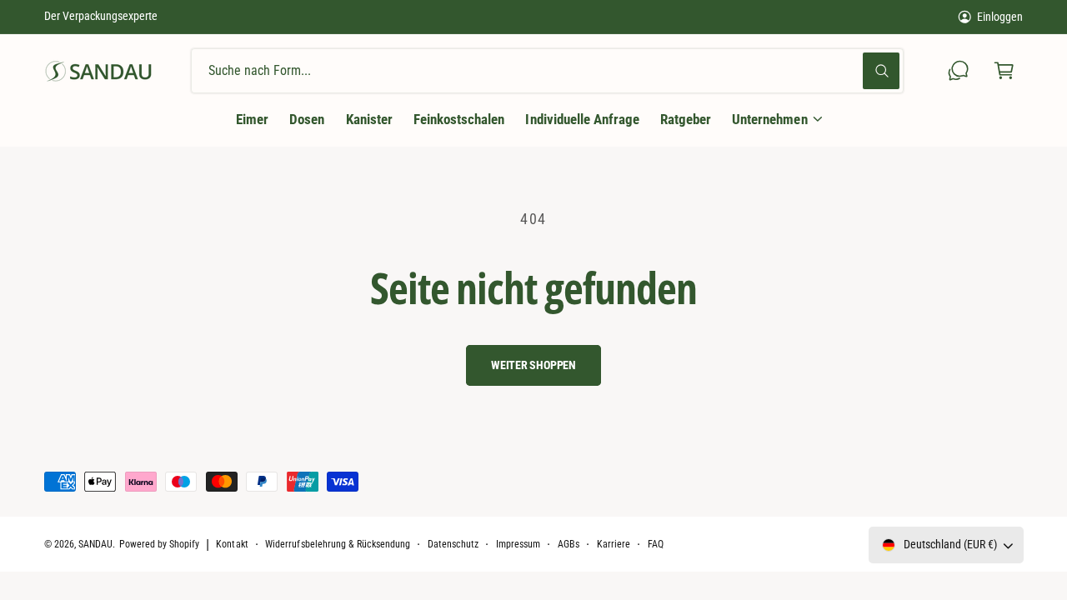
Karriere (613, 544)
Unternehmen (769, 119)
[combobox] (547, 71)
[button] (1004, 71)
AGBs (568, 544)
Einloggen (1000, 16)
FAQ (656, 544)
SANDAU (95, 544)
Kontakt (232, 544)
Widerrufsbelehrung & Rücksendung (337, 544)
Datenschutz (453, 544)
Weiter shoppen (533, 365)
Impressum (518, 544)
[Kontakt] (959, 71)
